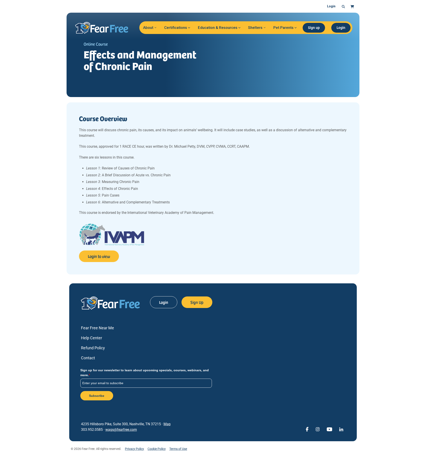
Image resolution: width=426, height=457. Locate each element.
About (148, 27)
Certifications (175, 27)
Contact (88, 358)
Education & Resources (217, 27)
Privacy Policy (134, 449)
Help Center (91, 338)
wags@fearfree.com (121, 429)
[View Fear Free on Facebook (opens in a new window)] (307, 428)
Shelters (255, 27)
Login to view (99, 256)
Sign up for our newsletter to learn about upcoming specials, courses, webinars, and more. (144, 372)
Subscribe (96, 395)
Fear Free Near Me (97, 328)
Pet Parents (283, 27)
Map (167, 424)
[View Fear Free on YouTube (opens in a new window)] (329, 428)
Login (331, 6)
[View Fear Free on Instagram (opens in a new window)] (317, 428)
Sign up (314, 27)
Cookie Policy (157, 449)
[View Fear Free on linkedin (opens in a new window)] (341, 428)
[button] (343, 6)
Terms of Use (178, 449)
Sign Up (196, 302)
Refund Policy (93, 348)
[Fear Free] (105, 28)
